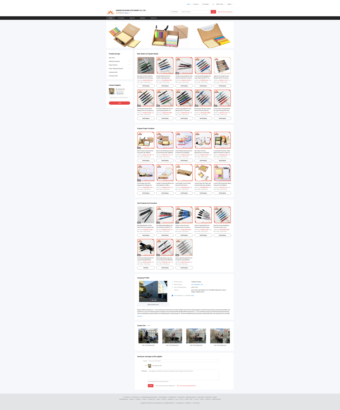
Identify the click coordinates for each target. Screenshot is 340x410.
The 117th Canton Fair (148, 345)
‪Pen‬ (192, 284)
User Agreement (180, 403)
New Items (112, 58)
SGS (193, 295)
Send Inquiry (145, 86)
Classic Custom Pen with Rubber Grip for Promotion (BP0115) (182, 227)
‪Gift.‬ (202, 284)
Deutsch (164, 399)
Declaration (188, 403)
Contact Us (154, 18)
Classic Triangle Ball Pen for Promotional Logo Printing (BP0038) (202, 227)
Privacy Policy (196, 403)
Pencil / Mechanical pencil (116, 68)
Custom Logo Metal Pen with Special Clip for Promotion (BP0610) (183, 110)
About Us (132, 18)
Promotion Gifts (113, 76)
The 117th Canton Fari (172, 345)
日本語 (186, 399)
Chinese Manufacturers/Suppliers (149, 397)
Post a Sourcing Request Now (186, 385)
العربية (176, 399)
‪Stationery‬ (197, 284)
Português (137, 399)
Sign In (189, 4)
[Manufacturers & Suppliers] (117, 3)
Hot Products (126, 397)
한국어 (181, 399)
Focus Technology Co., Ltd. (158, 403)
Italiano (158, 399)
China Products (135, 397)
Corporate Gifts (113, 72)
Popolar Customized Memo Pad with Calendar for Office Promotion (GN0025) (165, 185)
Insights (215, 397)
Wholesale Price (172, 397)
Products (121, 18)
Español (131, 399)
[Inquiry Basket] (213, 4)
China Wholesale (163, 397)
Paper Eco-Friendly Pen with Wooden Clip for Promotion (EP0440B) (221, 78)
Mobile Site (208, 397)
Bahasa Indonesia (216, 399)
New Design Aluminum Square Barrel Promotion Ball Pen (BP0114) (203, 110)
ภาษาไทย (196, 399)
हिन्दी (191, 399)
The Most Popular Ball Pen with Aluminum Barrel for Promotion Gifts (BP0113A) (183, 78)
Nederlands (170, 399)
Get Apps (220, 4)
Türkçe (201, 399)
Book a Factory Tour (153, 304)
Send (150, 385)
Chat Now (120, 93)
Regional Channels (190, 397)
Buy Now (146, 267)
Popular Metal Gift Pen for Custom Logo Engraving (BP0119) (163, 78)
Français (144, 399)
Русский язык (151, 399)
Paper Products (113, 65)
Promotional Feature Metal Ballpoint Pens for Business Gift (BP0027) (145, 110)
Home (110, 18)
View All (139, 316)
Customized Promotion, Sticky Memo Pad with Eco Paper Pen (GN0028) (222, 152)
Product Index (200, 397)
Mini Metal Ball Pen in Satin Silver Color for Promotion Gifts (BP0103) (145, 227)
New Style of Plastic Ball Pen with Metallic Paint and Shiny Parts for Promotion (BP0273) (145, 78)
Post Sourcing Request (226, 12)
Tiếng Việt (207, 399)
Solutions (142, 18)
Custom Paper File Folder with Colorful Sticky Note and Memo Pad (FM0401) (203, 185)
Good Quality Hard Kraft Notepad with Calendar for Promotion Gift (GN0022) (144, 185)
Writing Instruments (114, 61)
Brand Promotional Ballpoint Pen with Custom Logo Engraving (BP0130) (221, 227)
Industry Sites (181, 397)
